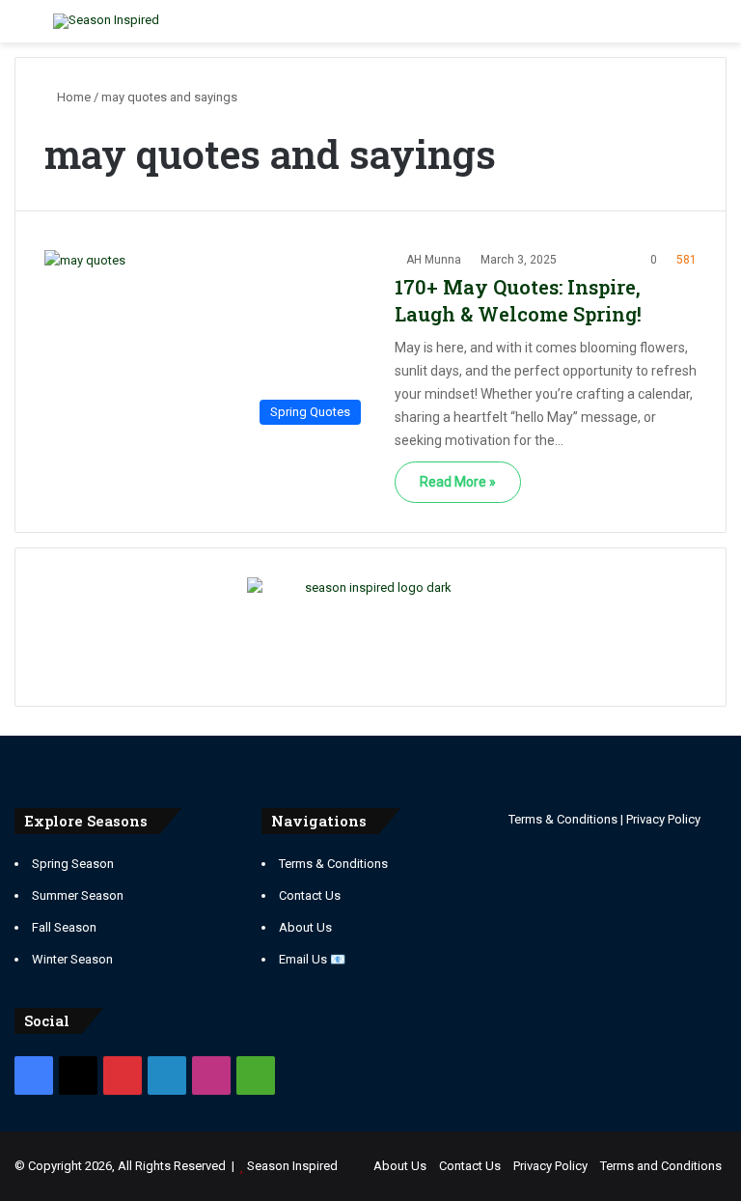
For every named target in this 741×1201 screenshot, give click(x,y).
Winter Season (72, 959)
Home (72, 97)
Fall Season (64, 927)
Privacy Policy (663, 819)
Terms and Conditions (661, 1166)
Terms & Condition (559, 819)
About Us (305, 927)
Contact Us (310, 895)
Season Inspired (292, 1166)
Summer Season (78, 895)
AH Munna (433, 259)
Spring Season (73, 863)
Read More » (458, 481)
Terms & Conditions (333, 863)
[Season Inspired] (106, 21)
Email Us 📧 (312, 959)
